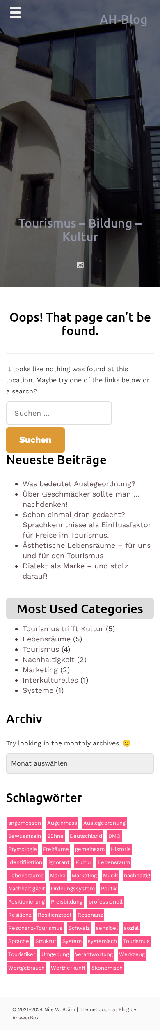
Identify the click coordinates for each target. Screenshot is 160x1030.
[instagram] (80, 265)
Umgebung (55, 954)
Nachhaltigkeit (49, 659)
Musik (110, 875)
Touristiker (21, 954)
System (72, 941)
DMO (114, 836)
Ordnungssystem (73, 888)
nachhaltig (137, 875)
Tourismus (41, 649)
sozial (131, 928)
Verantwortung (94, 954)
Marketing (40, 669)
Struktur (45, 941)
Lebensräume (47, 639)
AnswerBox (25, 1018)
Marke (58, 875)
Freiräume (56, 849)
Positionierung (26, 902)
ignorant (58, 862)
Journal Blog (114, 1009)
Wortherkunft (68, 968)
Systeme (38, 690)
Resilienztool (54, 915)
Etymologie (22, 849)
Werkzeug (132, 954)
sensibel (107, 928)
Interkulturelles (50, 680)
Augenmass (62, 823)
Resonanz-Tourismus (35, 928)
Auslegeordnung (104, 823)
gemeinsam (90, 849)
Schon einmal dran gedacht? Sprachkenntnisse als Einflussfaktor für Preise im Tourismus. (87, 524)
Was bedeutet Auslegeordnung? (79, 483)
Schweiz (79, 928)
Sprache (18, 941)
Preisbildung (66, 902)
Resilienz (20, 915)
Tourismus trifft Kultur (63, 628)
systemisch (102, 941)
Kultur (83, 862)
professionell (106, 902)
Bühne (55, 836)
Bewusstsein (24, 836)
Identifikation (25, 862)
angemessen (24, 823)
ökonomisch (107, 968)
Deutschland (86, 836)
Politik (109, 888)
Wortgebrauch (26, 968)
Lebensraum (114, 862)
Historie (121, 849)
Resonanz (90, 915)
